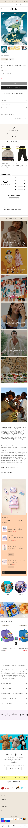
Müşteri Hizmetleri (6, 803)
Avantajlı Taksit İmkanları (7, 114)
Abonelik (3, 810)
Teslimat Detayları (5, 104)
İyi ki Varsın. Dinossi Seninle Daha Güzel (9, 467)
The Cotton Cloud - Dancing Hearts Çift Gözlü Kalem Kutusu (16, 561)
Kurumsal (3, 799)
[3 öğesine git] (15, 136)
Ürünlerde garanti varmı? (6, 683)
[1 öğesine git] (12, 136)
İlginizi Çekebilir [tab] (14, 724)
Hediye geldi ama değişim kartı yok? (8, 698)
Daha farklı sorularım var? (6, 703)
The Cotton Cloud (12, 526)
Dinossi (3, 795)
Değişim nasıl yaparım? (6, 688)
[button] (20, 178)
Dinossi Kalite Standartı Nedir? (7, 443)
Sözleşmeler (4, 806)
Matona (17, 163)
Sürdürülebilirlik (5, 111)
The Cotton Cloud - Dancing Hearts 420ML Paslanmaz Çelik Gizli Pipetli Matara (15, 548)
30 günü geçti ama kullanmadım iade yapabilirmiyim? (12, 693)
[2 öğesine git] (14, 136)
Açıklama (3, 100)
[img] (4, 56)
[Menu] (1, 8)
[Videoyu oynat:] (25, 604)
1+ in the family (4, 163)
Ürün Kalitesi (4, 107)
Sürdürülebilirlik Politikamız (6, 472)
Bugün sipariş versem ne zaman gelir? (9, 669)
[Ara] (24, 8)
